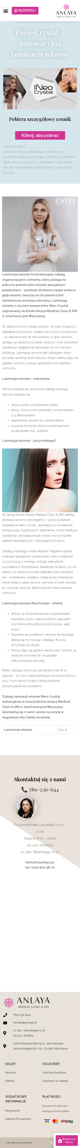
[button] (5, 10)
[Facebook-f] (51, 1142)
